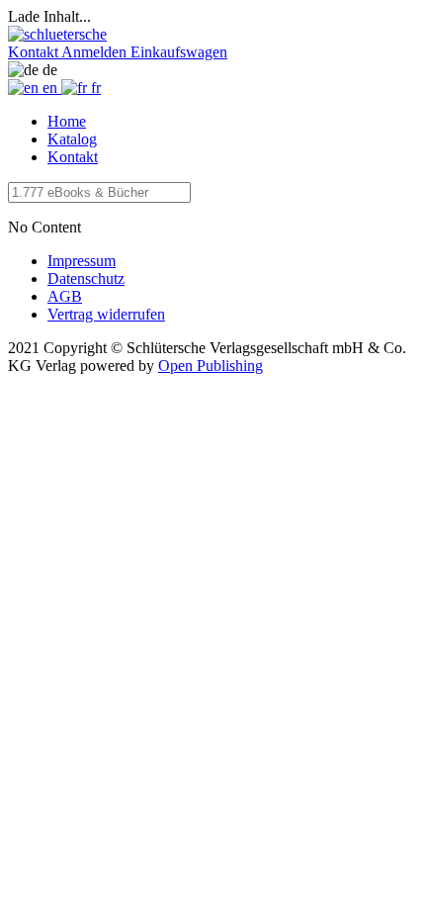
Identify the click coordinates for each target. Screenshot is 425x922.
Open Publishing (210, 365)
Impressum (81, 260)
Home (66, 121)
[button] (34, 52)
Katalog (72, 139)
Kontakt (72, 156)
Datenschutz (86, 278)
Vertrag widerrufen (106, 314)
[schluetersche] (57, 34)
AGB (64, 296)
